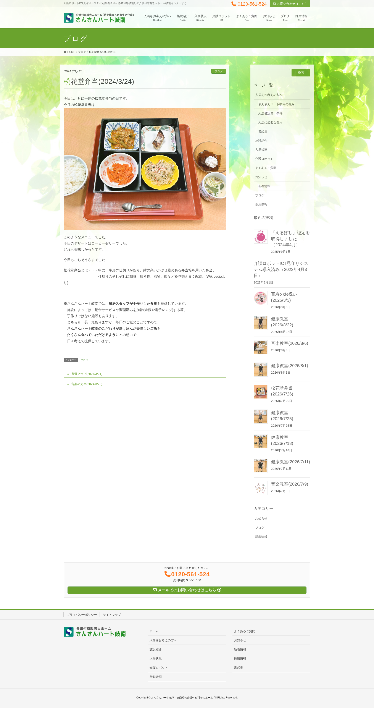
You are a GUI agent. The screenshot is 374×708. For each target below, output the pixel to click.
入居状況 (261, 149)
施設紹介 (261, 140)
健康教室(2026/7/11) (290, 461)
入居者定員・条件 (270, 113)
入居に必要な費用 (270, 122)
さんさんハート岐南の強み (276, 104)
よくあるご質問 (265, 168)
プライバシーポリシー (82, 614)
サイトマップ (112, 614)
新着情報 (264, 186)
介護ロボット (264, 158)
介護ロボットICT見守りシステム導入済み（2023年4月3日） (281, 269)
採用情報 (261, 204)
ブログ (218, 71)
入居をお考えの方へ (268, 95)
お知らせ (261, 177)
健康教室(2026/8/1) (289, 365)
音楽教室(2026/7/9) (289, 484)
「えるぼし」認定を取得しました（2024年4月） (290, 238)
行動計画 (156, 677)
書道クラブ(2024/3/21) (86, 374)
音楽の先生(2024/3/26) (86, 384)
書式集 (262, 131)
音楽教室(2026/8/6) (289, 343)
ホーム (154, 631)
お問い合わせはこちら (292, 3)
